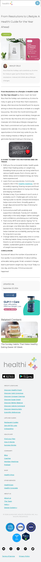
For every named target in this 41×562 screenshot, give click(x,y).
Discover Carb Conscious (13, 393)
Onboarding (8, 429)
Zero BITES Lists (10, 426)
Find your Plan (9, 439)
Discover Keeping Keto (13, 409)
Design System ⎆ (10, 508)
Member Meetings (11, 462)
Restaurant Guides (11, 422)
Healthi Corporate (11, 488)
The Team (8, 501)
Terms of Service (8, 556)
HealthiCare (8, 485)
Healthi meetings (25, 184)
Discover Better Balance (13, 403)
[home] (7, 3)
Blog (6, 455)
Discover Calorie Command (14, 406)
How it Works (9, 442)
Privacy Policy (24, 556)
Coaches (7, 458)
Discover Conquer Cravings (14, 396)
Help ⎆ (6, 504)
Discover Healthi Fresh (13, 390)
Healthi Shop (9, 475)
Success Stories (10, 445)
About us (7, 498)
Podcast (7, 465)
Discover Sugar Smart (12, 400)
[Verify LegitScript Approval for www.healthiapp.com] (26, 536)
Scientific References (12, 412)
